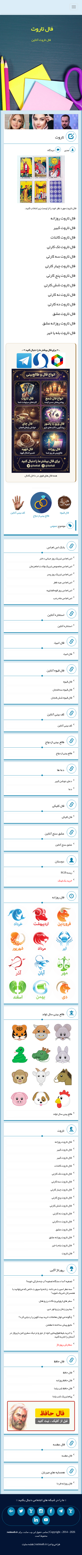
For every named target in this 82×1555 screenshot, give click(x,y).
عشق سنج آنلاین (63, 844)
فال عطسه (67, 1455)
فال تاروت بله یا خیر (61, 332)
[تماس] (31, 1511)
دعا (70, 789)
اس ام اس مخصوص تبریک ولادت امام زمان (50, 566)
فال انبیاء (67, 653)
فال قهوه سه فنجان (62, 689)
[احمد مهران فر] (66, 122)
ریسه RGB (66, 872)
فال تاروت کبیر (64, 227)
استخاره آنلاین (65, 626)
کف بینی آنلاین (65, 725)
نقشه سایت (28, 1544)
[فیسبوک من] (51, 1511)
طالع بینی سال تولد (62, 1114)
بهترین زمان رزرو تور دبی (59, 1309)
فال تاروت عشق (64, 313)
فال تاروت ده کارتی (61, 304)
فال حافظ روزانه (64, 1380)
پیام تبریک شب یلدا (62, 1396)
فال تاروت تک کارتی (61, 247)
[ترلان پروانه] (41, 122)
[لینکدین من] (36, 1520)
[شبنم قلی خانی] (17, 122)
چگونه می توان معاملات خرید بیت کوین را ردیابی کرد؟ (45, 1316)
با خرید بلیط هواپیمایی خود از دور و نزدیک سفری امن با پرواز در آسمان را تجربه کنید (42, 1334)
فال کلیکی (67, 816)
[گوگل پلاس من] (11, 1511)
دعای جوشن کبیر (63, 781)
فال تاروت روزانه (63, 218)
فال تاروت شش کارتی (59, 285)
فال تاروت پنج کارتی (61, 275)
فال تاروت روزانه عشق (59, 323)
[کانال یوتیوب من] (46, 1520)
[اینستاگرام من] (41, 1511)
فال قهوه (67, 681)
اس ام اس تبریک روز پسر (59, 574)
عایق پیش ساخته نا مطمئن (59, 1324)
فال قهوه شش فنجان (61, 697)
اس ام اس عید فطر (62, 582)
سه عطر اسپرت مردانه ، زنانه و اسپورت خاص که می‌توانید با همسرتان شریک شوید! (43, 1290)
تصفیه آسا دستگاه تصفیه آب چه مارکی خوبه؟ (49, 1281)
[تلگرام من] (61, 1511)
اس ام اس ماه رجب (62, 598)
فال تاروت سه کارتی (60, 256)
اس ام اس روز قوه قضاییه (59, 590)
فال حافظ (67, 1372)
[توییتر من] (21, 1511)
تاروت (59, 137)
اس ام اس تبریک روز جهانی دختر (55, 558)
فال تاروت (42, 28)
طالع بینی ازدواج (64, 753)
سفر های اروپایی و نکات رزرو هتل (55, 1301)
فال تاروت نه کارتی (61, 294)
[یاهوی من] (71, 1511)
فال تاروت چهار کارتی (60, 266)
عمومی (53, 526)
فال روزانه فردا (64, 1483)
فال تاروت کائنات (63, 237)
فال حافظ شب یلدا (63, 1388)
